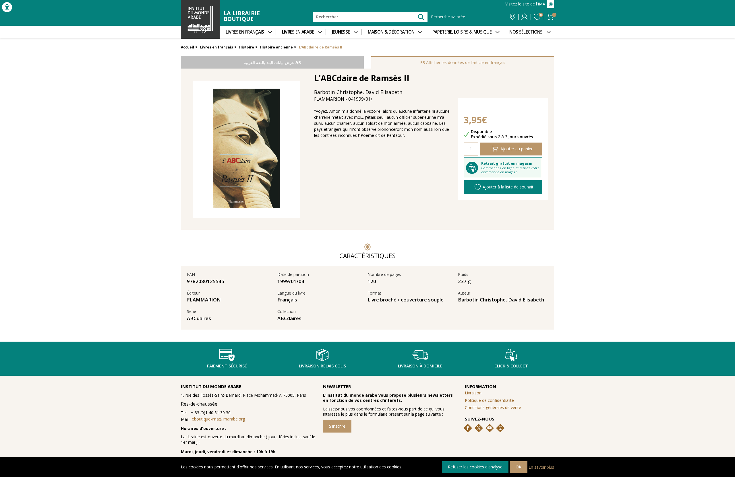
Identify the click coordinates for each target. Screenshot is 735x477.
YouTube (489, 428)
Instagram (500, 428)
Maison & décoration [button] (391, 32)
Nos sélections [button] (525, 32)
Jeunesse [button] (341, 32)
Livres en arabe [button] (298, 32)
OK (518, 467)
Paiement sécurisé (227, 366)
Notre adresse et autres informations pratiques (512, 17)
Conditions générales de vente (493, 407)
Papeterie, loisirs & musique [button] (462, 32)
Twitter (479, 428)
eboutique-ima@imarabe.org (218, 419)
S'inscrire (337, 426)
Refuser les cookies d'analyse (475, 467)
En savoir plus (541, 467)
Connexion (524, 17)
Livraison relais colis (322, 366)
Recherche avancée (448, 17)
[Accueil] (200, 19)
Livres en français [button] (245, 32)
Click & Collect (511, 366)
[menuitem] (248, 32)
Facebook (468, 428)
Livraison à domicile (420, 366)
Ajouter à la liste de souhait (508, 187)
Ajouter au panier (516, 148)
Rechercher (421, 17)
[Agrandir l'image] (246, 149)
